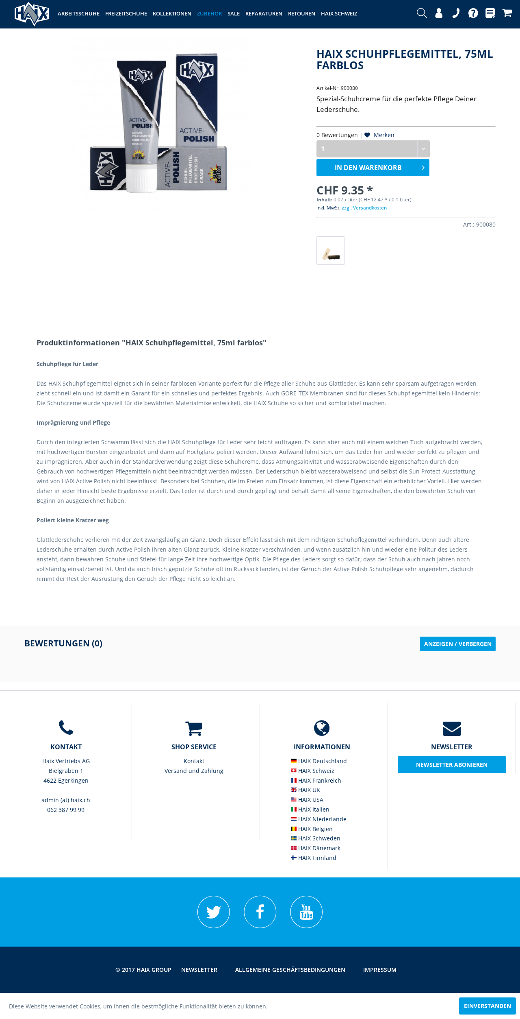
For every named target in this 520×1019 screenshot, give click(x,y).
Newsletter (199, 969)
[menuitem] (422, 14)
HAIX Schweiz (315, 771)
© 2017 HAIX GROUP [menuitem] (143, 969)
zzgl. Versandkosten (364, 207)
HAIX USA (310, 799)
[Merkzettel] (490, 14)
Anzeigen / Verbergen (458, 644)
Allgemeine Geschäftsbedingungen (290, 969)
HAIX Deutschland (322, 761)
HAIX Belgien (315, 829)
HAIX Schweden (318, 838)
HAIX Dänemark (318, 848)
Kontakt (194, 761)
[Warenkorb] (507, 14)
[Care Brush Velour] (330, 250)
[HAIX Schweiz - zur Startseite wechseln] (32, 14)
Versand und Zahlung (194, 771)
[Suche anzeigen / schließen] (422, 14)
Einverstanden (487, 1006)
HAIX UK (308, 790)
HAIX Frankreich (319, 780)
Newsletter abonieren (452, 764)
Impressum (379, 969)
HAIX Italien (313, 809)
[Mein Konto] (439, 14)
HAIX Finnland (316, 858)
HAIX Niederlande (322, 819)
